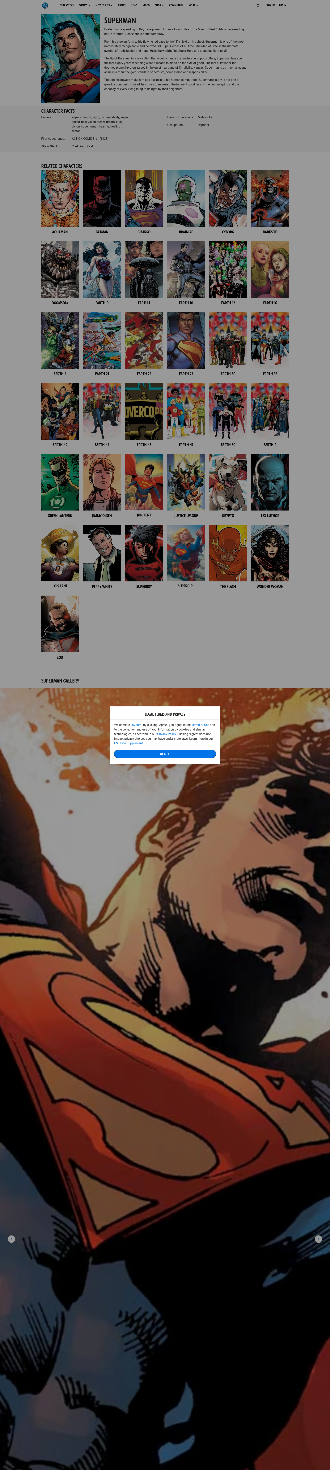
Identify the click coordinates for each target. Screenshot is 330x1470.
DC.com (136, 724)
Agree (165, 754)
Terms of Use (200, 724)
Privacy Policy (166, 734)
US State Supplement (128, 743)
